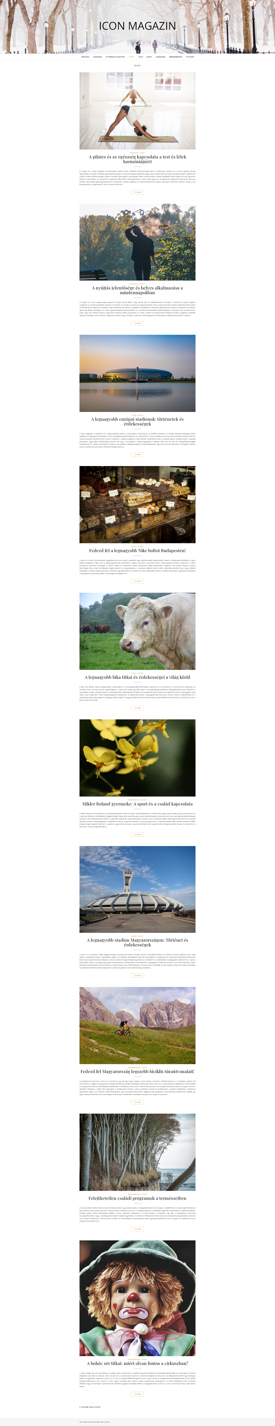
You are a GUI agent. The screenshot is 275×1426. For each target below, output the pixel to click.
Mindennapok (175, 57)
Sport (131, 57)
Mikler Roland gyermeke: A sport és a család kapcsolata (137, 803)
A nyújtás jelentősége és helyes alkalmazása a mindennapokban (137, 290)
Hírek (134, 415)
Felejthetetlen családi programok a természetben (137, 1198)
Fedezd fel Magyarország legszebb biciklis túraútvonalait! (137, 1071)
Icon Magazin (137, 25)
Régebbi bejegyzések (91, 1407)
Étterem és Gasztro (115, 57)
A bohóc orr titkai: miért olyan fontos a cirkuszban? (137, 1363)
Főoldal (85, 57)
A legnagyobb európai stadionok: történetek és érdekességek (137, 421)
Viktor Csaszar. (105, 1422)
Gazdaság (160, 57)
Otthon (190, 57)
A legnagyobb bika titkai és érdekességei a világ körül (137, 677)
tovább (137, 192)
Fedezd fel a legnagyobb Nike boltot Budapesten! (137, 550)
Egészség (97, 57)
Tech (140, 57)
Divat (149, 57)
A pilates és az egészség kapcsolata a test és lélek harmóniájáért (137, 159)
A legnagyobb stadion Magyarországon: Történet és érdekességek (137, 942)
